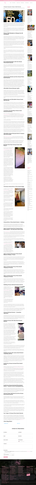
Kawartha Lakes (6, 480)
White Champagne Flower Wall (21, 474)
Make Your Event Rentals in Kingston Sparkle (29, 93)
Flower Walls (13, 2)
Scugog (7, 478)
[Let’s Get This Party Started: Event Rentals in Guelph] (29, 120)
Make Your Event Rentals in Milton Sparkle (29, 109)
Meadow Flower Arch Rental (30, 469)
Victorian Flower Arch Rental (30, 468)
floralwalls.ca (21, 419)
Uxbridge (3, 477)
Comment (5, 443)
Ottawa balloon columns (7, 231)
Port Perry (3, 479)
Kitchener (8, 477)
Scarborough (3, 472)
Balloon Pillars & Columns (13, 473)
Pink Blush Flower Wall (20, 470)
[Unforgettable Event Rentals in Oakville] (29, 152)
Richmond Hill (5, 470)
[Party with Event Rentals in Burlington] (29, 73)
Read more (28, 69)
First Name (5, 432)
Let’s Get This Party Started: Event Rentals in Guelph (29, 125)
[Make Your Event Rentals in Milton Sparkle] (29, 105)
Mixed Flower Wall (20, 469)
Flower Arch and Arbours (30, 467)
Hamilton (5, 473)
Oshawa (6, 475)
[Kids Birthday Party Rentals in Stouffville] (29, 43)
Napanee (8, 479)
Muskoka (5, 481)
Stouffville (5, 477)
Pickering (3, 473)
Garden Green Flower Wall (21, 473)
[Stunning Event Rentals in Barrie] (29, 137)
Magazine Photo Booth (12, 470)
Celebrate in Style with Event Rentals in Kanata (29, 62)
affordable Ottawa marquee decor (8, 136)
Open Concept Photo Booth (13, 467)
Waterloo (3, 478)
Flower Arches (18, 2)
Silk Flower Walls (21, 466)
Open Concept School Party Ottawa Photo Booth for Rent (8, 243)
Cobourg (5, 479)
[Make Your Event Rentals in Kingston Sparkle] (29, 89)
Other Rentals (26, 2)
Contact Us (31, 2)
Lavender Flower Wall (20, 471)
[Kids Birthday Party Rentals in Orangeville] (30, 27)
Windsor (5, 478)
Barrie (7, 475)
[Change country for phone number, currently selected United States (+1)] (19, 441)
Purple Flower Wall (20, 468)
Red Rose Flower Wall (20, 467)
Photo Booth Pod (12, 468)
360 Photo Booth (12, 472)
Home (10, 2)
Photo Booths (22, 2)
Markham (3, 470)
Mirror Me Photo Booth (12, 471)
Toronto (7, 468)
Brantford (3, 481)
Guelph (4, 475)
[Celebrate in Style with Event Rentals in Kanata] (29, 58)
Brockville (3, 480)
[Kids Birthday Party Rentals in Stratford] (29, 12)
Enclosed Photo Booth (12, 469)
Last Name (20, 432)
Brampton (6, 472)
